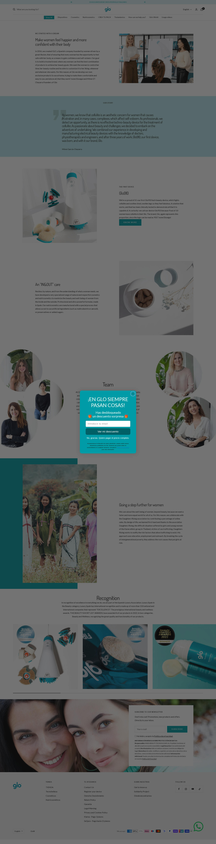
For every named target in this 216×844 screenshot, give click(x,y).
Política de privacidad (123, 447)
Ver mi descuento (108, 431)
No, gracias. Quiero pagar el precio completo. (108, 438)
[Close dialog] (133, 394)
